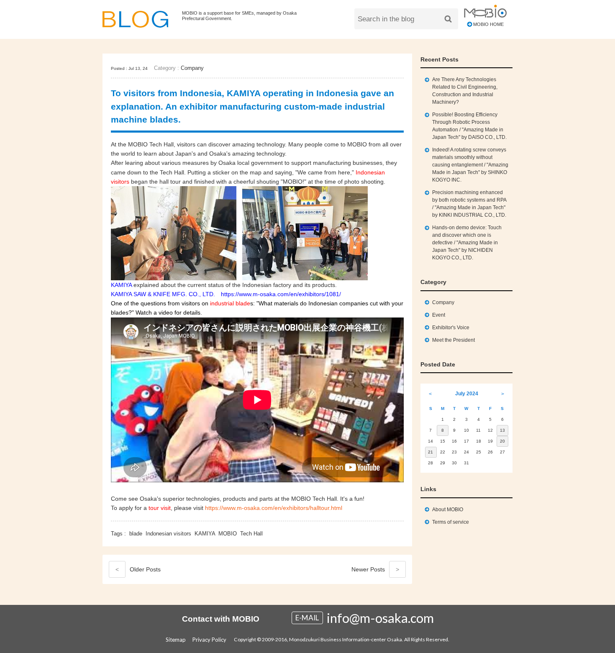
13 (502, 430)
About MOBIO (447, 509)
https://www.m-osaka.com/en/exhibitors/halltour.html (273, 507)
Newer (375, 569)
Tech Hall (251, 533)
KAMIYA (205, 533)
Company (192, 68)
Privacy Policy (209, 639)
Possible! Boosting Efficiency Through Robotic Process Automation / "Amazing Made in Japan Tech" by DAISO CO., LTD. (469, 126)
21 (430, 452)
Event (438, 315)
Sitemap (176, 639)
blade (135, 533)
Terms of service (450, 522)
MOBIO (227, 533)
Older (138, 569)
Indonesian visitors (168, 533)
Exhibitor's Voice (450, 327)
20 (502, 441)
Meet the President (453, 340)
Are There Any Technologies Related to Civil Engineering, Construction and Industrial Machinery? (464, 91)
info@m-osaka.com (380, 618)
